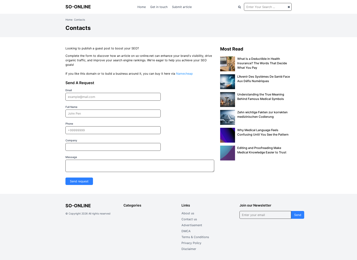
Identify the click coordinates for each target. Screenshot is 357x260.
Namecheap (184, 73)
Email (68, 90)
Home (141, 7)
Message (71, 157)
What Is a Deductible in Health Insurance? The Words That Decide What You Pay (262, 63)
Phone (69, 123)
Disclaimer (188, 249)
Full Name (71, 106)
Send (297, 215)
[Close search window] (289, 7)
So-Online (78, 6)
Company (71, 140)
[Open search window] (239, 7)
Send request (79, 181)
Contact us (189, 219)
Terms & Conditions (195, 237)
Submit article (182, 7)
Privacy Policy (191, 243)
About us (187, 213)
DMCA (186, 231)
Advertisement (191, 225)
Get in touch (159, 7)
